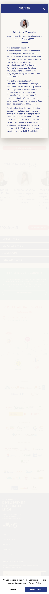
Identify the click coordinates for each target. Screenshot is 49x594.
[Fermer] (44, 9)
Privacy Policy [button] (35, 583)
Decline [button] (13, 589)
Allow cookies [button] (36, 589)
